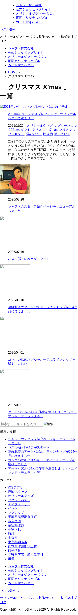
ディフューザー (19, 504)
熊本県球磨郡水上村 (22, 546)
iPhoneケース (18, 491)
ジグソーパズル (65, 125)
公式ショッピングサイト (33, 9)
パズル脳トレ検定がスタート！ (30, 259)
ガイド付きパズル (29, 22)
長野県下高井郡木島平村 (25, 554)
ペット (13, 508)
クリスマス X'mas (45, 129)
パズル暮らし (9, 29)
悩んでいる (34, 134)
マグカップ (16, 512)
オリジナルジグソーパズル (35, 13)
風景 (11, 559)
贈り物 (48, 134)
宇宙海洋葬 (16, 525)
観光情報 (14, 550)
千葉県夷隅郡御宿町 (22, 517)
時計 (11, 533)
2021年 (14, 129)
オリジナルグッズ (40, 125)
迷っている (62, 134)
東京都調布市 (17, 542)
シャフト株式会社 (29, 5)
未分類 (13, 538)
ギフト (25, 129)
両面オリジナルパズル (32, 17)
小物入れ (14, 529)
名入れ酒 (14, 521)
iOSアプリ (15, 487)
